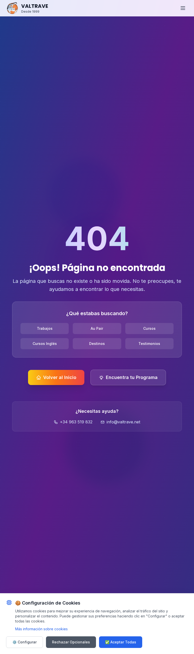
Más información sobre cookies (41, 629)
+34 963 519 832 (76, 421)
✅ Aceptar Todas (120, 642)
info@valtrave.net (123, 421)
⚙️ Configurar (24, 642)
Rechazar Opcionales (71, 642)
